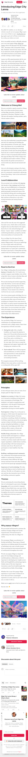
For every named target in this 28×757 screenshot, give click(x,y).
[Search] (25, 682)
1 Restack (18, 623)
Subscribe (19, 2)
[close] (23, 713)
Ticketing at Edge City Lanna (10, 687)
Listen (24, 19)
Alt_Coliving (13, 185)
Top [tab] (3, 682)
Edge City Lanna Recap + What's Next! (9, 697)
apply (10, 583)
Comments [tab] (4, 664)
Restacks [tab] (11, 664)
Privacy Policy (19, 747)
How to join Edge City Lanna (8, 689)
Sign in (25, 2)
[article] (14, 689)
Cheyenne (8, 706)
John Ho (22, 183)
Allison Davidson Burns (13, 648)
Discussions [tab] (12, 682)
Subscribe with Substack (15, 741)
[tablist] (7, 664)
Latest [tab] (6, 682)
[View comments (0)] (8, 26)
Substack (6, 754)
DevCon (3, 272)
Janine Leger (14, 16)
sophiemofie (14, 707)
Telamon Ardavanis (15, 18)
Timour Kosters (14, 15)
